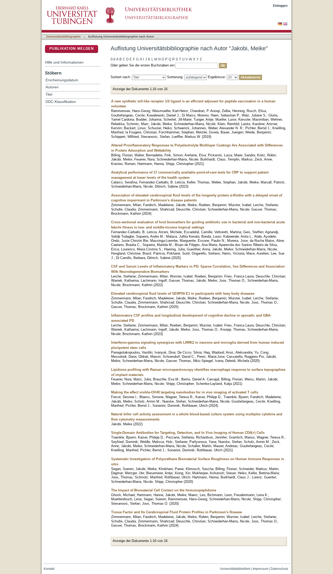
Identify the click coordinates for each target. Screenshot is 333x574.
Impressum (260, 569)
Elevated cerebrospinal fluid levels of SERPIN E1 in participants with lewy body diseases (182, 293)
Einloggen (280, 5)
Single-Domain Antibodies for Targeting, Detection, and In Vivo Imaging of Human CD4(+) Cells (188, 433)
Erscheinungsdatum (62, 80)
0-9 (113, 59)
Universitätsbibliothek (235, 569)
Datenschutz (279, 569)
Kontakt (49, 569)
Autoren (52, 87)
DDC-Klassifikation (61, 102)
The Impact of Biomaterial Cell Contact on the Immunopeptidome (163, 490)
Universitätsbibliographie (63, 36)
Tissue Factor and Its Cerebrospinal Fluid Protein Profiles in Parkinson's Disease (176, 512)
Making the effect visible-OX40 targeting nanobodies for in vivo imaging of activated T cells (184, 392)
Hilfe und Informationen (64, 62)
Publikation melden (71, 49)
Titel (49, 94)
